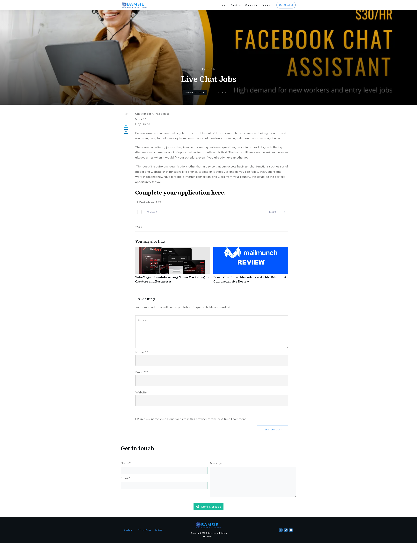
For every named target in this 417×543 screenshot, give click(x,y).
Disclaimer (129, 530)
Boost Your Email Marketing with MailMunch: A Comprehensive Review (250, 266)
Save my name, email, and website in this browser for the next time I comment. (192, 419)
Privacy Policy (144, 530)
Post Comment (272, 430)
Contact (158, 530)
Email (141, 372)
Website (141, 392)
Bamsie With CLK (195, 92)
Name (141, 352)
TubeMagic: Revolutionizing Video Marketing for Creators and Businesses (172, 266)
